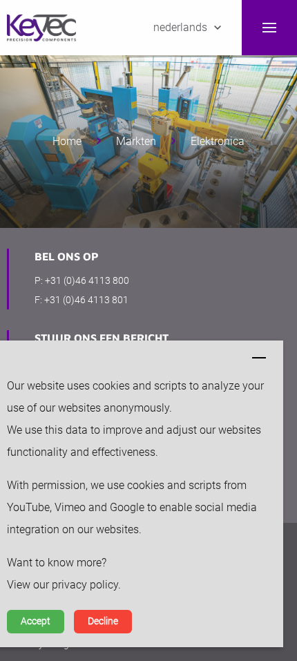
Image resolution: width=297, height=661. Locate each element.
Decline (103, 621)
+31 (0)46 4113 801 (86, 299)
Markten (136, 141)
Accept (35, 621)
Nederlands (180, 27)
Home (67, 141)
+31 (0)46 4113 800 (87, 280)
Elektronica (218, 141)
